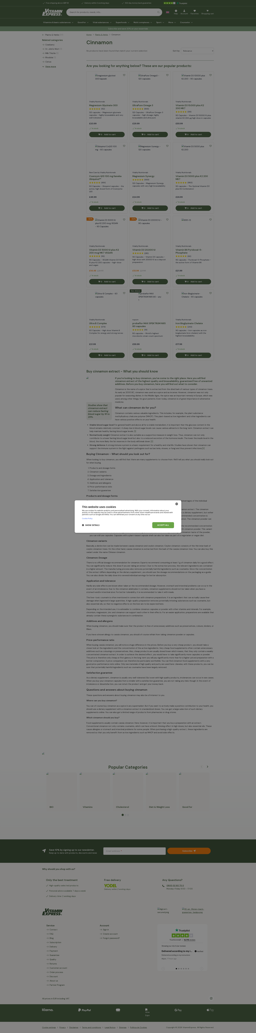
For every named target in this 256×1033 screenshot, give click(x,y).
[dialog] (128, 516)
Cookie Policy (87, 518)
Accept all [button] (163, 525)
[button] (90, 525)
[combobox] (176, 503)
